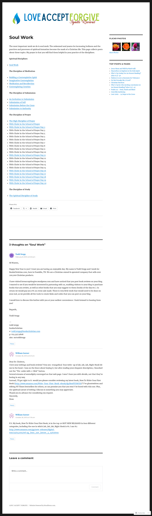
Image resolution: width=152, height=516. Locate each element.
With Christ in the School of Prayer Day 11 (27, 155)
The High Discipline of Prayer (22, 121)
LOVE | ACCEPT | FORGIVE (18, 505)
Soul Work (13, 65)
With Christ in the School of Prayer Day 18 (27, 177)
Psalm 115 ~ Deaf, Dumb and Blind (123, 90)
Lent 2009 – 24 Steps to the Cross (123, 94)
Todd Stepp (20, 254)
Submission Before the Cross (21, 105)
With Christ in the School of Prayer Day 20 (27, 183)
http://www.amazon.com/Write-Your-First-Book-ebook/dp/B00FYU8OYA (48, 383)
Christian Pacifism (117, 83)
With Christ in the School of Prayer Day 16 (27, 171)
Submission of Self (17, 102)
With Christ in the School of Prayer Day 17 (27, 174)
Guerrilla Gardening (118, 92)
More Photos (114, 53)
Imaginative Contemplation (21, 80)
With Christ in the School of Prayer (24, 124)
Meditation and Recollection (21, 83)
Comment (94, 487)
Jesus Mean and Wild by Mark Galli (123, 69)
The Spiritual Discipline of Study (23, 196)
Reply (12, 344)
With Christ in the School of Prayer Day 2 (27, 127)
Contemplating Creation (20, 87)
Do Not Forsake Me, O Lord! (121, 80)
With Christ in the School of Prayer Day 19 (27, 180)
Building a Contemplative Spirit (23, 77)
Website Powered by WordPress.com (42, 505)
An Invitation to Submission (21, 99)
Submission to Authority (20, 108)
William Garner (22, 353)
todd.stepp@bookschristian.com (25, 331)
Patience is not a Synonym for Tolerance (125, 78)
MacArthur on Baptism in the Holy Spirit (125, 71)
